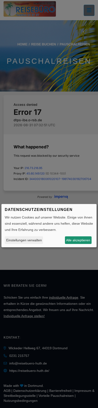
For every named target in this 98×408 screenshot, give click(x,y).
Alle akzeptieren (78, 240)
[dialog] (49, 225)
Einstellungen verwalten (24, 240)
